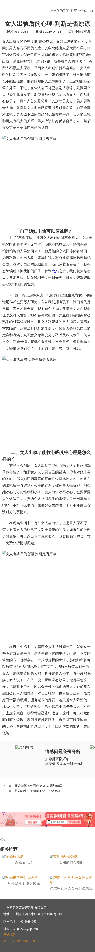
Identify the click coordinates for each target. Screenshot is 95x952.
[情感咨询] (70, 817)
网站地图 (9, 935)
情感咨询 (86, 10)
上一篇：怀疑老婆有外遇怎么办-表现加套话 (32, 786)
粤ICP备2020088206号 (19, 941)
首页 (74, 10)
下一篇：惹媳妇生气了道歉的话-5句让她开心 (33, 791)
